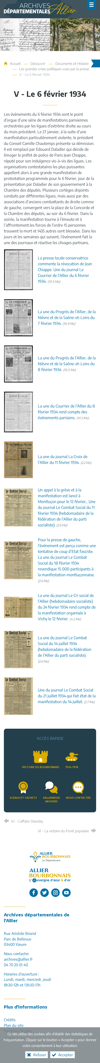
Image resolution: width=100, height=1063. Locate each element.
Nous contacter (78, 797)
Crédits (10, 1019)
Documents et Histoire (72, 63)
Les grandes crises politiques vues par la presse (54, 69)
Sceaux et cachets (23, 797)
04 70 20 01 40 (16, 964)
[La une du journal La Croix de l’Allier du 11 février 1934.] (18, 459)
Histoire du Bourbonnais (40, 767)
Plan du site (14, 1025)
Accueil (15, 63)
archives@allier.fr (18, 959)
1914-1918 (71, 767)
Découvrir (38, 63)
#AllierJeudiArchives (51, 799)
